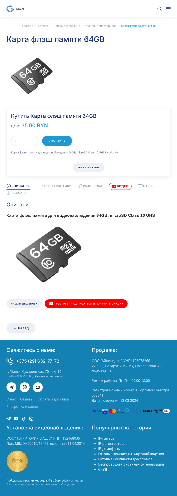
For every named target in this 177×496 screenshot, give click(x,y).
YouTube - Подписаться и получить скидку (89, 303)
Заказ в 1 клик (88, 167)
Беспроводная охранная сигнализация (131, 464)
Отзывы (26, 399)
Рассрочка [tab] (92, 186)
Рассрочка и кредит (23, 406)
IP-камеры (106, 438)
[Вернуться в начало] (15, 8)
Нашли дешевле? (24, 303)
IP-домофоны (109, 448)
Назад (23, 328)
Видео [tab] (122, 186)
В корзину (57, 140)
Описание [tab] (20, 186)
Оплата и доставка (53, 399)
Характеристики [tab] (56, 186)
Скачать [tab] (19, 193)
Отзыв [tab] (149, 186)
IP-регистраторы (112, 443)
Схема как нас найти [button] (49, 376)
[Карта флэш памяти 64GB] (32, 75)
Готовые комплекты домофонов (125, 459)
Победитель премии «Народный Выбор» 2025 (37, 480)
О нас (11, 399)
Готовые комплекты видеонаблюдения (131, 453)
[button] (159, 8)
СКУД (102, 469)
